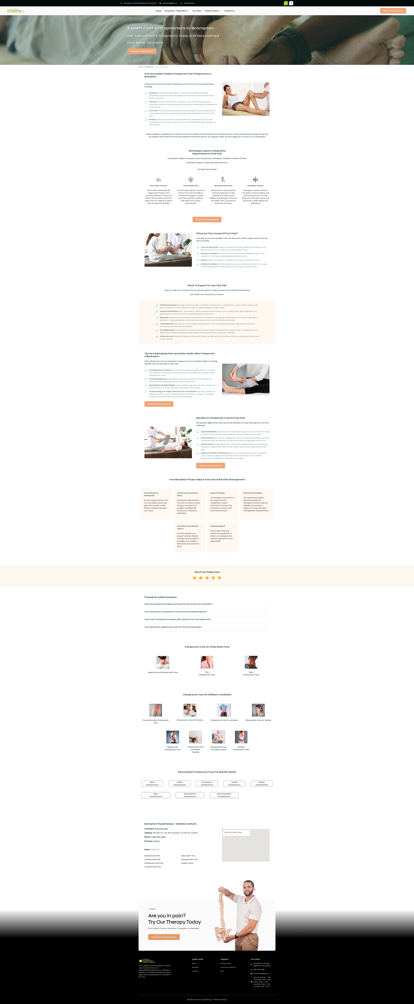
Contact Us (229, 11)
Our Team (197, 11)
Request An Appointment (163, 937)
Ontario (156, 841)
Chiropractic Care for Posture (190, 720)
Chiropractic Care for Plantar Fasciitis (196, 749)
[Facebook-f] (286, 3)
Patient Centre (211, 11)
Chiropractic (149, 67)
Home (158, 11)
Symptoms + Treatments (175, 11)
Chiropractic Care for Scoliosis (224, 720)
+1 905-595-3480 (158, 837)
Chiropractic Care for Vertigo (258, 720)
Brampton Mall (161, 829)
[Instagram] (291, 3)
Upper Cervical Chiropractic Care (163, 672)
